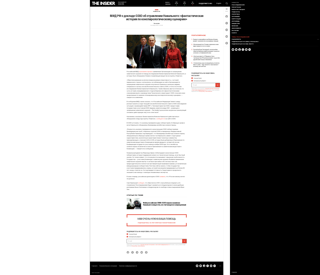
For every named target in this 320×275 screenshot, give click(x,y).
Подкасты (236, 11)
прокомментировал (146, 71)
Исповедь (236, 21)
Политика (236, 14)
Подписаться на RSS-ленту (243, 44)
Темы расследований (240, 37)
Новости (156, 11)
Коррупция (236, 18)
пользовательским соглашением (147, 244)
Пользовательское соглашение (108, 266)
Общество (236, 23)
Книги (234, 32)
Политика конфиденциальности (128, 266)
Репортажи (236, 7)
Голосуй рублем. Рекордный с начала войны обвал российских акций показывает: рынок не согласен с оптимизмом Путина (206, 51)
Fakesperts (236, 39)
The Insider (157, 23)
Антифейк (236, 16)
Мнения (235, 25)
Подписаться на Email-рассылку (245, 41)
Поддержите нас (205, 3)
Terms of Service (141, 246)
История (235, 30)
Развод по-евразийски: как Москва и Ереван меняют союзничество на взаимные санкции (205, 40)
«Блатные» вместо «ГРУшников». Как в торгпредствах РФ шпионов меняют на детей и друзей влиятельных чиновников (206, 57)
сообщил (141, 183)
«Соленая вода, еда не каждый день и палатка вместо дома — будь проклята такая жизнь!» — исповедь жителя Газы (206, 64)
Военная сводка (238, 9)
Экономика (236, 28)
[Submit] (184, 241)
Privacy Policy (134, 246)
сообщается (160, 118)
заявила (162, 176)
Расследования (238, 4)
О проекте (94, 266)
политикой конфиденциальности (162, 244)
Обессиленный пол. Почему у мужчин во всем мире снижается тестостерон (206, 45)
